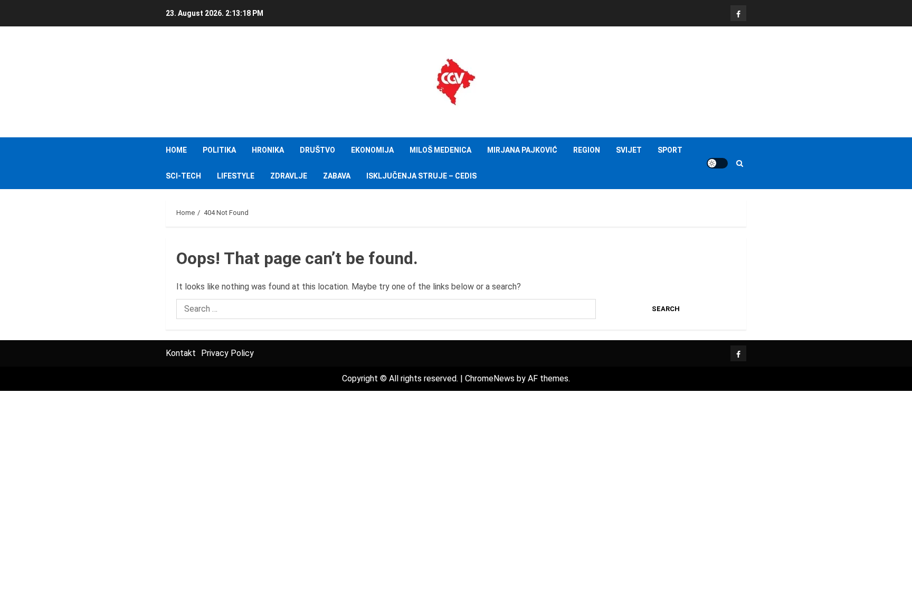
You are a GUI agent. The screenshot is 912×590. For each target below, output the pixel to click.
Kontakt (181, 353)
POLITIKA (219, 150)
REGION (586, 150)
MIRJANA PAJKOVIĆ (522, 150)
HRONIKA (268, 150)
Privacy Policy (227, 353)
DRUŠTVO (317, 150)
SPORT (670, 150)
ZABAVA (336, 176)
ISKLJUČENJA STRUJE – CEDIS (421, 176)
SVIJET (629, 150)
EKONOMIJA (372, 150)
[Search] (739, 163)
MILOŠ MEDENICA (440, 150)
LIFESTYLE (235, 176)
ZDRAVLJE (288, 176)
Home (176, 150)
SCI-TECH (183, 176)
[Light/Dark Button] (717, 163)
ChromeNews (490, 378)
